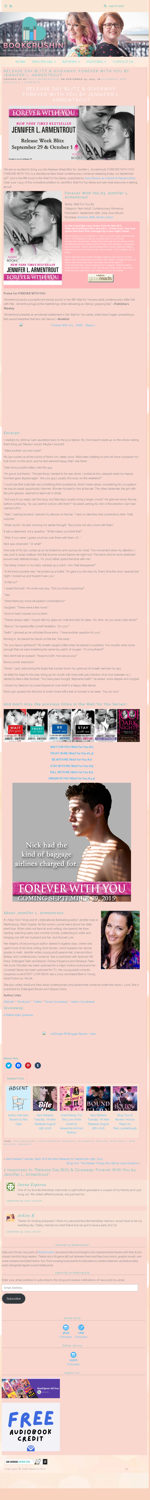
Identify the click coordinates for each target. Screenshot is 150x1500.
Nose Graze (136, 1469)
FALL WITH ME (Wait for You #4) (71, 772)
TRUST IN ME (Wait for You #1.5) (71, 753)
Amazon (83, 217)
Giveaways (110, 79)
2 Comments (31, 82)
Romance (25, 1144)
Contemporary (24, 1141)
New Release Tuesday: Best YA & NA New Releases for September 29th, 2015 (54, 1159)
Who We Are (43, 62)
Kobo (109, 217)
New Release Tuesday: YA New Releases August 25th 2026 (45, 1122)
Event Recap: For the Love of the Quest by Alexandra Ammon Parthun (71, 1124)
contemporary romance (57, 1141)
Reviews (70, 62)
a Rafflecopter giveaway (18, 1015)
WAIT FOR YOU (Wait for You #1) (71, 747)
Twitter (37, 1001)
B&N (92, 217)
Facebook (23, 1001)
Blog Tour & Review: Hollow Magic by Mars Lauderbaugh (125, 1122)
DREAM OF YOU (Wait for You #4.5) (72, 778)
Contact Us (123, 62)
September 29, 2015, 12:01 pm (24, 1200)
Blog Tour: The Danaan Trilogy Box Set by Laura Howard (102, 1163)
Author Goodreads (83, 1001)
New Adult (118, 1141)
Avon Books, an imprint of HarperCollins (110, 178)
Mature (102, 1141)
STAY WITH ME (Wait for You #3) (71, 766)
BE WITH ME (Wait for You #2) (72, 759)
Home (20, 62)
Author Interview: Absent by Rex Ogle (18, 1120)
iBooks (100, 217)
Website (9, 1001)
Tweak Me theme (113, 1469)
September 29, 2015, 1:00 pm (24, 1231)
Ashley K (26, 1216)
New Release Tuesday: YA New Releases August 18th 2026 (98, 1122)
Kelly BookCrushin (43, 79)
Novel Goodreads (56, 1001)
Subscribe (14, 1298)
